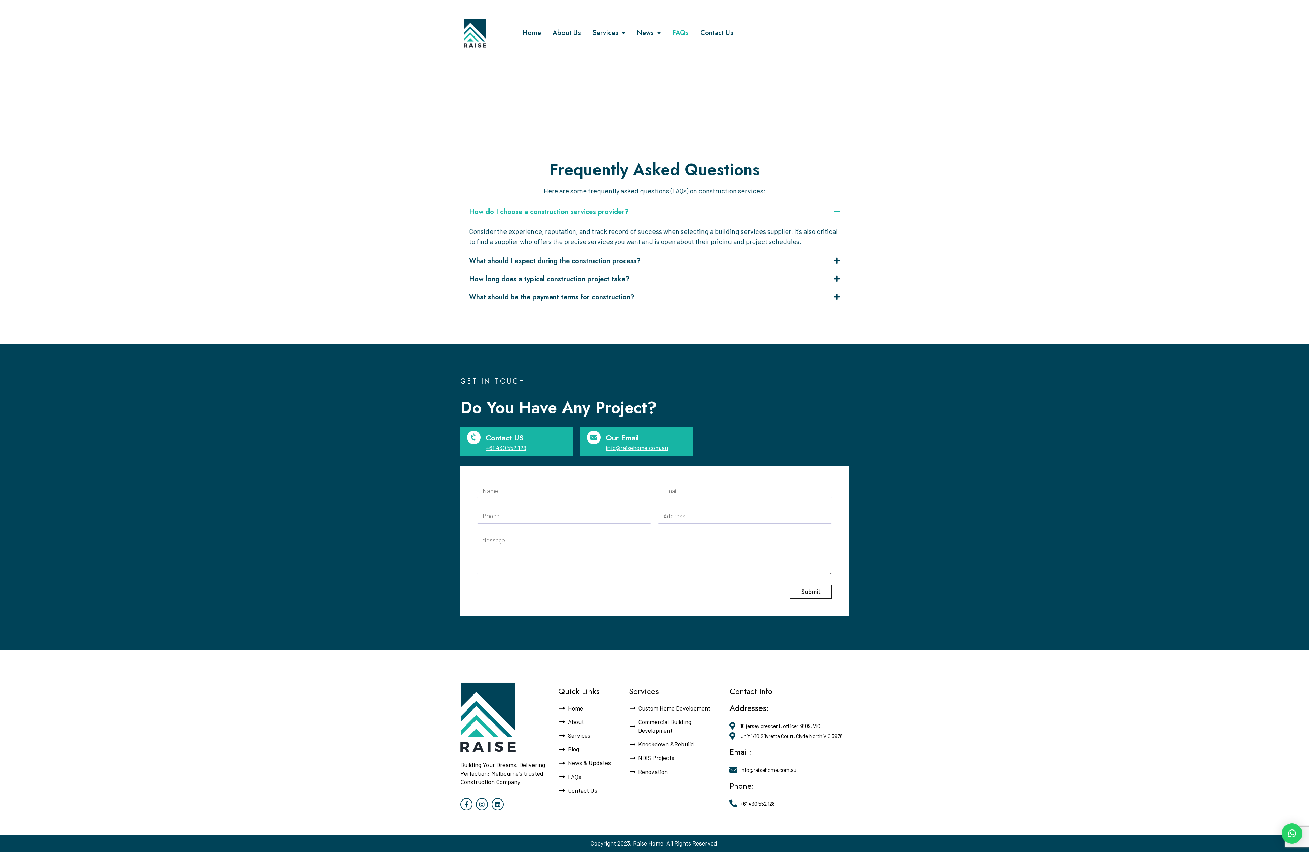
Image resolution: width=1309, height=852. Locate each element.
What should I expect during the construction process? (555, 261)
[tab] (654, 212)
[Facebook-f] (466, 804)
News (645, 33)
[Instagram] (482, 804)
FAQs (680, 33)
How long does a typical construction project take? (549, 279)
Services (605, 33)
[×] (1292, 833)
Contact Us (716, 33)
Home (531, 33)
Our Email (622, 437)
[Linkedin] (498, 804)
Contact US (505, 437)
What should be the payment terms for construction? (551, 297)
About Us (567, 33)
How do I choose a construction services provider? (549, 212)
